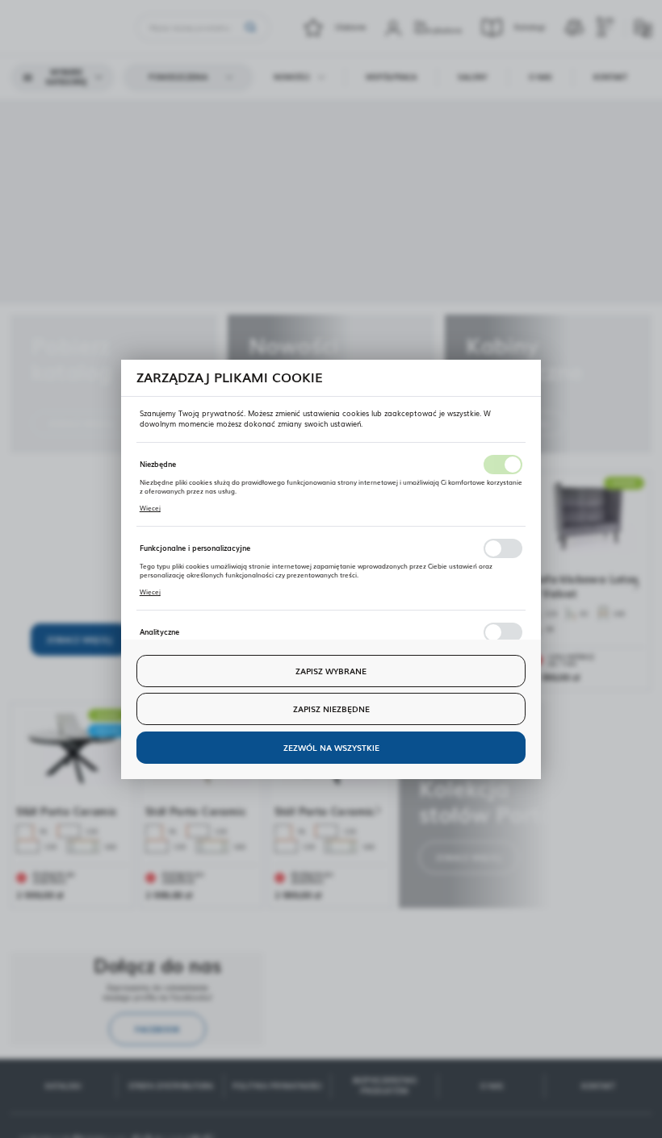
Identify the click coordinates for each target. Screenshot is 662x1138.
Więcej (150, 507)
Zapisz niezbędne (331, 708)
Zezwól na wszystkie (331, 747)
